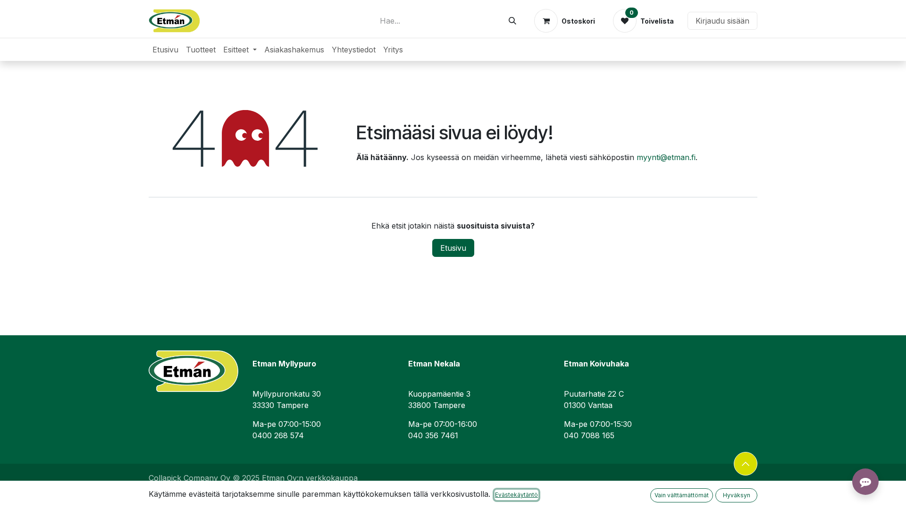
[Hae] (512, 21)
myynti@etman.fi (666, 157)
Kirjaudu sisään (722, 21)
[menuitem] (165, 49)
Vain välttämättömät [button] (681, 495)
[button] (745, 464)
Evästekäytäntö (516, 494)
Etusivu (453, 248)
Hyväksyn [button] (736, 495)
